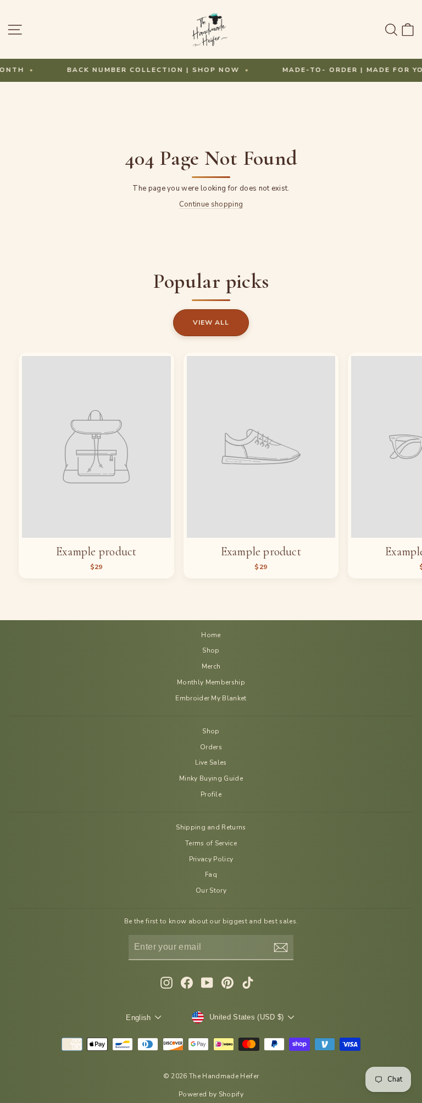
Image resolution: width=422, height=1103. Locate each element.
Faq (211, 874)
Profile (211, 794)
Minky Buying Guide (211, 778)
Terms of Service (211, 843)
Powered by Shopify (211, 1094)
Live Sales (210, 762)
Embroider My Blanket (210, 698)
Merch (211, 666)
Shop (210, 650)
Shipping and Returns (211, 827)
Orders (211, 747)
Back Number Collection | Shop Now (128, 69)
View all (211, 322)
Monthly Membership (211, 682)
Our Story (211, 890)
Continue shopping (211, 204)
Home (210, 635)
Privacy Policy (211, 859)
